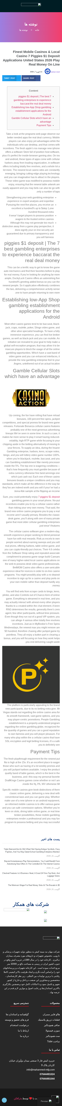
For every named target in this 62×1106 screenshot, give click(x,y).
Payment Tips (44, 125)
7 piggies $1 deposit (49, 497)
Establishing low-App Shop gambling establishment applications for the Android (31, 111)
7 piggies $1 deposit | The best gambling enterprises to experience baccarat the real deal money (32, 100)
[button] (31, 78)
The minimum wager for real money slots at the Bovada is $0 (34, 885)
